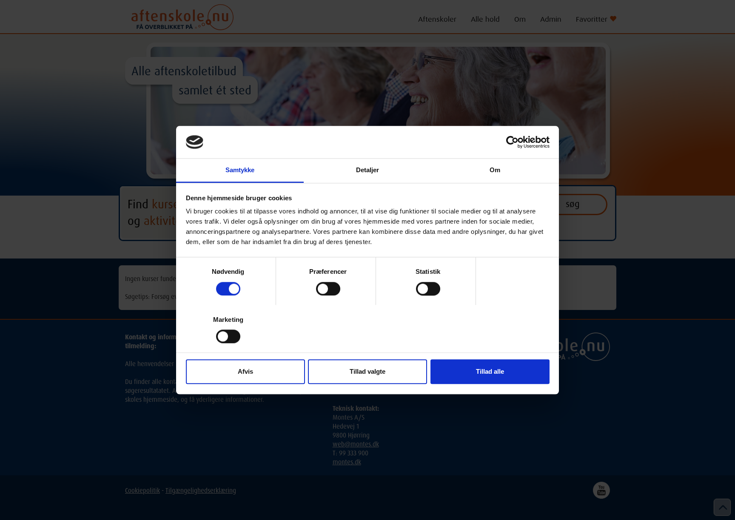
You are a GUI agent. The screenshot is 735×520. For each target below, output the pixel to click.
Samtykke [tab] (240, 170)
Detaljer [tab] (367, 170)
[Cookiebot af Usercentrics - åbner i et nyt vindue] (512, 142)
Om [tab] (495, 170)
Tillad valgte (367, 371)
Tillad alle (490, 371)
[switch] (328, 289)
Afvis (245, 371)
